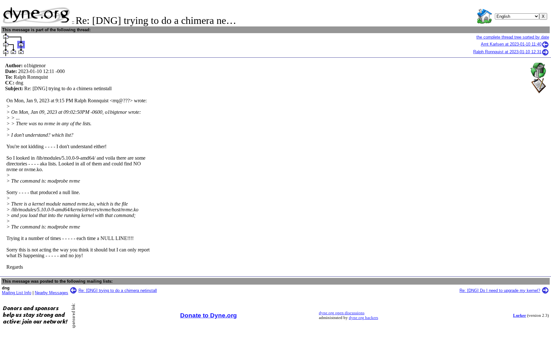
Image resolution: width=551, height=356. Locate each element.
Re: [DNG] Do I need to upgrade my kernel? (499, 290)
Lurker (519, 315)
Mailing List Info (16, 292)
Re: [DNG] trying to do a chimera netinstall (117, 290)
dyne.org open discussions (341, 313)
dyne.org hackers (363, 318)
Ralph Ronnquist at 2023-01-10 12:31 (507, 51)
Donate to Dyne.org (208, 315)
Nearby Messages (51, 292)
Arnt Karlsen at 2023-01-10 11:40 (511, 44)
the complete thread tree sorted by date (512, 37)
